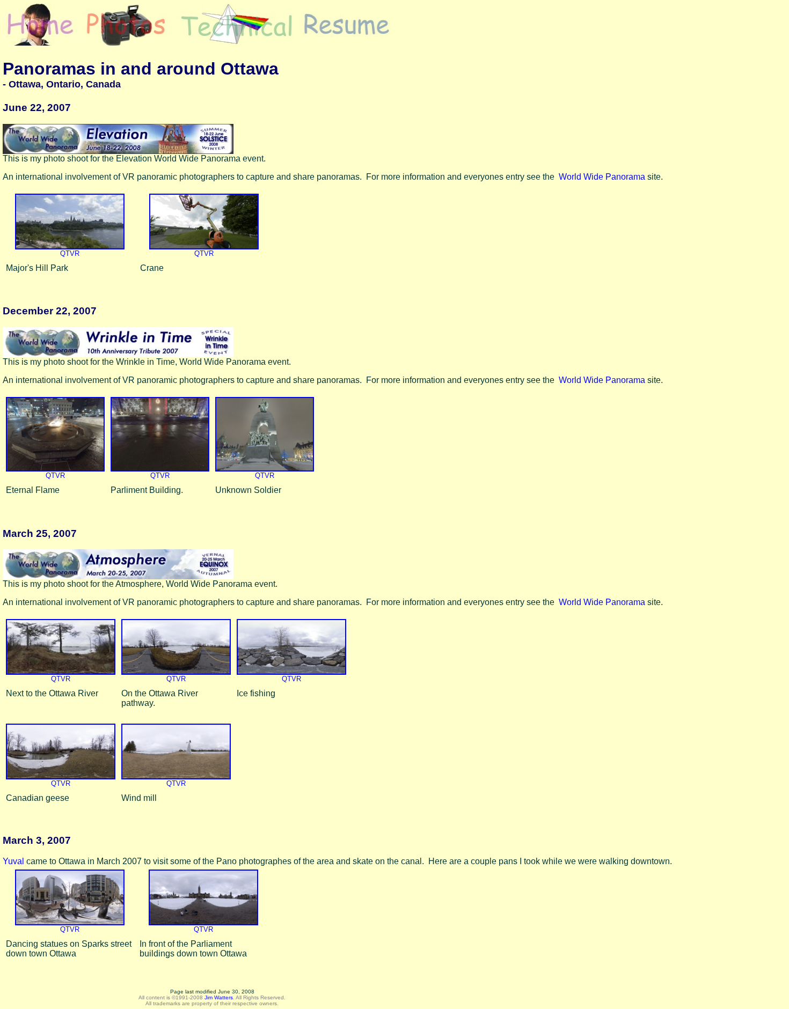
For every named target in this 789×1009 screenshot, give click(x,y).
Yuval (13, 861)
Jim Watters (218, 997)
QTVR (69, 253)
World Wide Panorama (602, 176)
